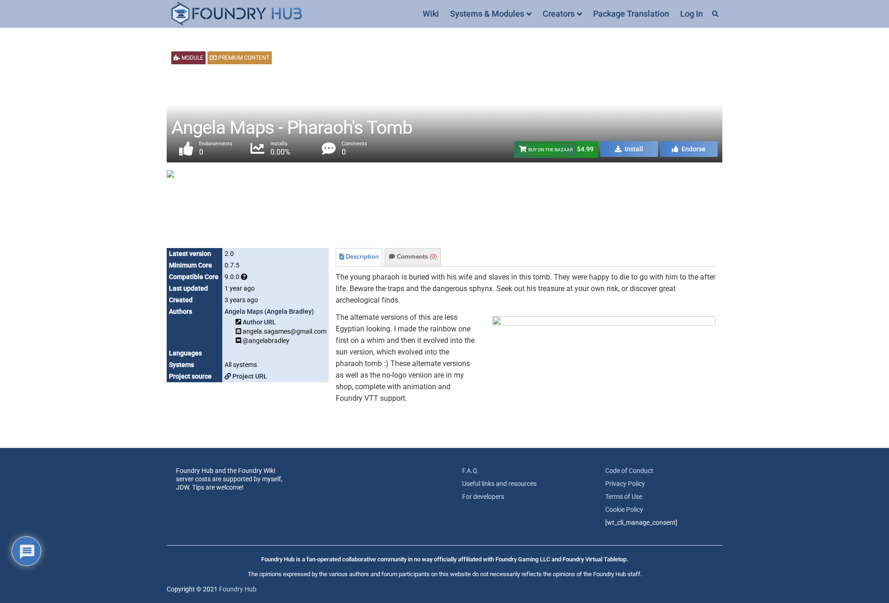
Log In (691, 14)
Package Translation (631, 14)
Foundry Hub (238, 589)
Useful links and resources (499, 483)
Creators (559, 14)
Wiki (431, 14)
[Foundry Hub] (236, 14)
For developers (483, 496)
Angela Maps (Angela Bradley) (269, 311)
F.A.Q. (470, 470)
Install (633, 149)
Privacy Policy (625, 483)
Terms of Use (623, 496)
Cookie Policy (624, 509)
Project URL (249, 376)
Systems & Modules (487, 14)
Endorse (693, 149)
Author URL (259, 322)
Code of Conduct (629, 470)
